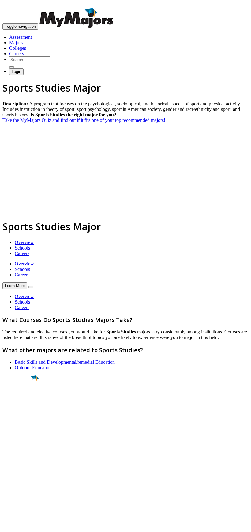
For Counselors (17, 465)
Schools (22, 247)
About (9, 448)
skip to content (236, 4)
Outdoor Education (33, 367)
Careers (16, 53)
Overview (24, 242)
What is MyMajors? (21, 460)
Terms (8, 524)
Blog (7, 487)
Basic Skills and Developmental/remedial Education (65, 362)
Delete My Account (21, 482)
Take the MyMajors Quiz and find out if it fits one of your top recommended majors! (83, 120)
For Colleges (14, 471)
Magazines (12, 476)
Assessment (20, 37)
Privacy (25, 524)
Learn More (15, 285)
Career (18, 425)
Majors (16, 42)
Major (16, 398)
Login (16, 71)
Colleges (17, 48)
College (18, 412)
